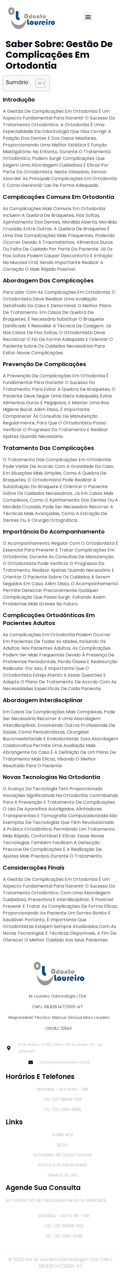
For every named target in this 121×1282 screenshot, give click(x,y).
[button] (88, 16)
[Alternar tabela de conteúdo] (37, 83)
